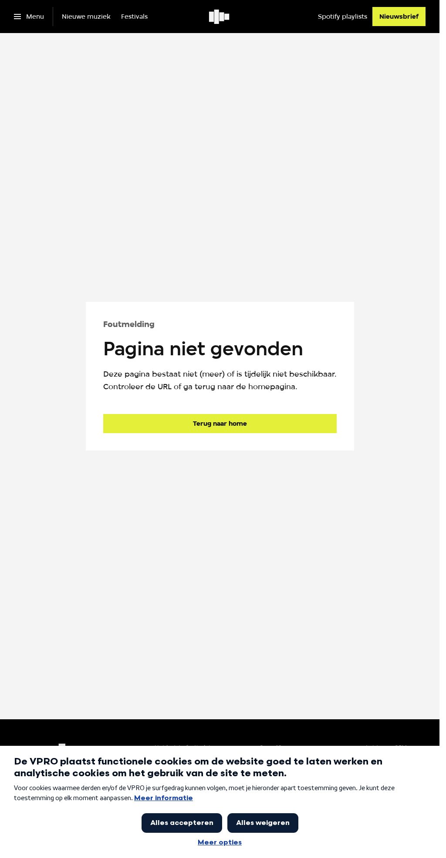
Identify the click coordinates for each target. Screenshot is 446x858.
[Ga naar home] (219, 16)
